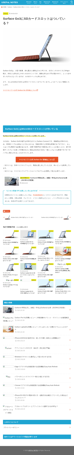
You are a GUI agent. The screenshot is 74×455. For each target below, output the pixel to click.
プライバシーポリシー (11, 427)
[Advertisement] (37, 107)
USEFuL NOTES (9, 2)
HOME (4, 7)
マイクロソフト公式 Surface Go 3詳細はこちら (19, 90)
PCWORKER (37, 195)
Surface (10, 7)
